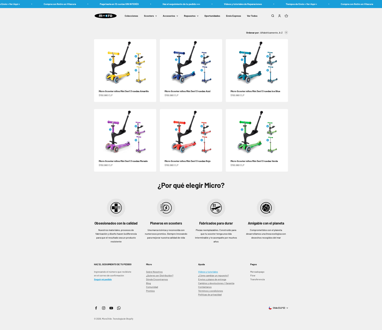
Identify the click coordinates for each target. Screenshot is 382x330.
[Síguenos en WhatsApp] (119, 308)
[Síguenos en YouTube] (111, 308)
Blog (148, 283)
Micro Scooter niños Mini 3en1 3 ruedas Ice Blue (255, 91)
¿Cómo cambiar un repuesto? (213, 275)
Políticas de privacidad (210, 294)
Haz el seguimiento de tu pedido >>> (169, 4)
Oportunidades (212, 15)
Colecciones (131, 15)
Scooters (149, 15)
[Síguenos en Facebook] (96, 308)
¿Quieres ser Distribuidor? (159, 275)
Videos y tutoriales (208, 271)
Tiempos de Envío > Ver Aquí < (289, 4)
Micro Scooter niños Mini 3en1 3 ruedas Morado (123, 161)
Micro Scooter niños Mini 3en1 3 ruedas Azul (187, 91)
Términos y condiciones (210, 290)
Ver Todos (252, 15)
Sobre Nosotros (154, 271)
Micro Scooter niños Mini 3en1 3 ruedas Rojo (188, 161)
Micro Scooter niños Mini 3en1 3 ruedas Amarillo (124, 91)
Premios (150, 290)
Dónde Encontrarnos (157, 279)
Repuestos (189, 15)
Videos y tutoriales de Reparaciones (231, 4)
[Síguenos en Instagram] (104, 308)
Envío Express (233, 15)
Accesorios (169, 15)
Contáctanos (205, 286)
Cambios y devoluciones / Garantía (216, 283)
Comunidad (152, 286)
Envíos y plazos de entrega (212, 279)
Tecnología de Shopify (123, 318)
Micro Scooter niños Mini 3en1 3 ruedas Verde (254, 161)
